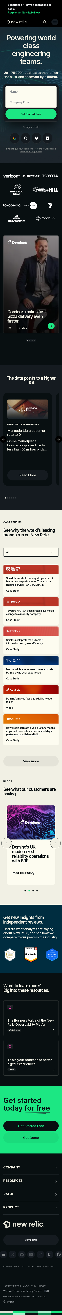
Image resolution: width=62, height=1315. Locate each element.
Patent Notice (39, 1296)
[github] (22, 1254)
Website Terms (11, 1291)
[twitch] (50, 1254)
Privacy (42, 1285)
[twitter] (13, 1254)
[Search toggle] (45, 22)
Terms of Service (44, 149)
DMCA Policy (29, 1285)
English (11, 1301)
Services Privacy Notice (31, 151)
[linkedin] (31, 1254)
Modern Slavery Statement (16, 1296)
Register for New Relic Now (24, 12)
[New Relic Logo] (16, 22)
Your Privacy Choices (31, 1291)
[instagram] (40, 1254)
